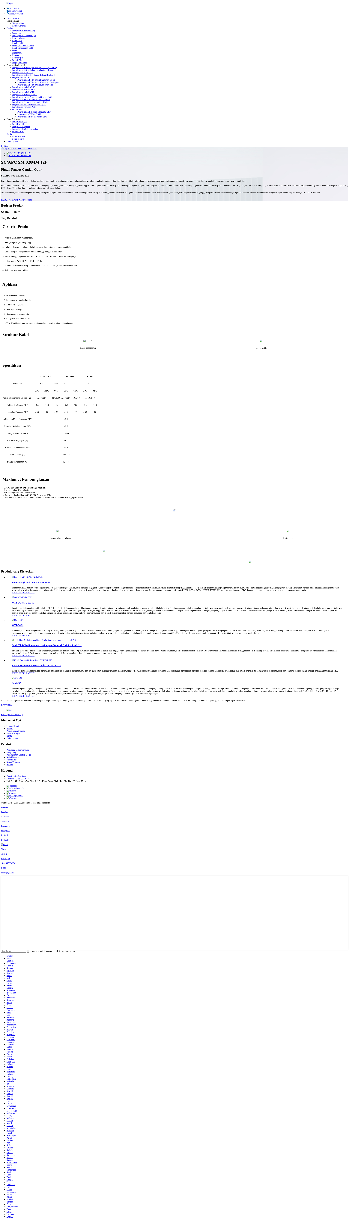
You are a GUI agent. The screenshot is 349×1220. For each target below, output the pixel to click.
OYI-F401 (17, 625)
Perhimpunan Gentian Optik (24, 35)
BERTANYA (7, 705)
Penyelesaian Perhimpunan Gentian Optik (30, 102)
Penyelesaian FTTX (20, 77)
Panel (14, 50)
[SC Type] (17, 678)
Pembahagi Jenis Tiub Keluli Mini (31, 582)
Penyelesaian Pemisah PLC (24, 107)
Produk (10, 28)
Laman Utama (13, 18)
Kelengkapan (17, 58)
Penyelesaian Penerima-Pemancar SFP (34, 112)
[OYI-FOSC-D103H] (22, 597)
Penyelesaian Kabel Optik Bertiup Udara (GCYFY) (34, 67)
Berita (9, 134)
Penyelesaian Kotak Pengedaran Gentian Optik (32, 97)
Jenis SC (17, 683)
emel (30, 200)
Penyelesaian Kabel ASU (23, 92)
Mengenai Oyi (18, 23)
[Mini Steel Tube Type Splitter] (27, 577)
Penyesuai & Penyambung (23, 31)
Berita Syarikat (18, 136)
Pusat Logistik (18, 124)
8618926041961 (16, 14)
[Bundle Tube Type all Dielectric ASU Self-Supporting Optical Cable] (44, 640)
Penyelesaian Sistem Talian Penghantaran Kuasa (33, 70)
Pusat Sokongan (13, 733)
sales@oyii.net (15, 11)
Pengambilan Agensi (21, 126)
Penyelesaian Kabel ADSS (23, 87)
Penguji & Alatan (19, 62)
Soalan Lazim (18, 131)
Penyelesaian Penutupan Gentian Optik (29, 104)
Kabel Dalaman (18, 38)
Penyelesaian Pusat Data (22, 72)
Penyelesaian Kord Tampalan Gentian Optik (31, 99)
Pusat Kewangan (19, 121)
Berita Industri (18, 139)
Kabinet (15, 55)
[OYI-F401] (17, 620)
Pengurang (16, 33)
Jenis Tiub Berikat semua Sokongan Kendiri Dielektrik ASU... (47, 645)
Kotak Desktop (18, 43)
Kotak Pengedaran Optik (22, 48)
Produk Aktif (17, 60)
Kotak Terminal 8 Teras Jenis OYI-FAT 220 (36, 665)
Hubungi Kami (13, 141)
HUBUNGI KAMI (9, 200)
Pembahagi (17, 53)
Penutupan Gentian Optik (23, 45)
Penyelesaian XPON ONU (29, 114)
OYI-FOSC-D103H (23, 602)
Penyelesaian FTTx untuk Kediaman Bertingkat (38, 82)
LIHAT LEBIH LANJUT (23, 592)
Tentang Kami (13, 726)
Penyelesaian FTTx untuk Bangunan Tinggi (36, 80)
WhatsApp (23, 200)
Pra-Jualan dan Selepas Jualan (25, 129)
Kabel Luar (17, 40)
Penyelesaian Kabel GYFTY (24, 94)
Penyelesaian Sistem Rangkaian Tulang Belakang (33, 75)
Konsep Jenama (19, 26)
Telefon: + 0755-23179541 (18, 779)
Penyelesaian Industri (16, 731)
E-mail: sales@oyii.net (16, 776)
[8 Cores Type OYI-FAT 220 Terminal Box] (32, 660)
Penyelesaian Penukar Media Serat (32, 117)
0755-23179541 (16, 8)
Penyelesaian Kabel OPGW (24, 90)
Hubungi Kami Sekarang (12, 714)
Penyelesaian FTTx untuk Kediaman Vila (35, 85)
